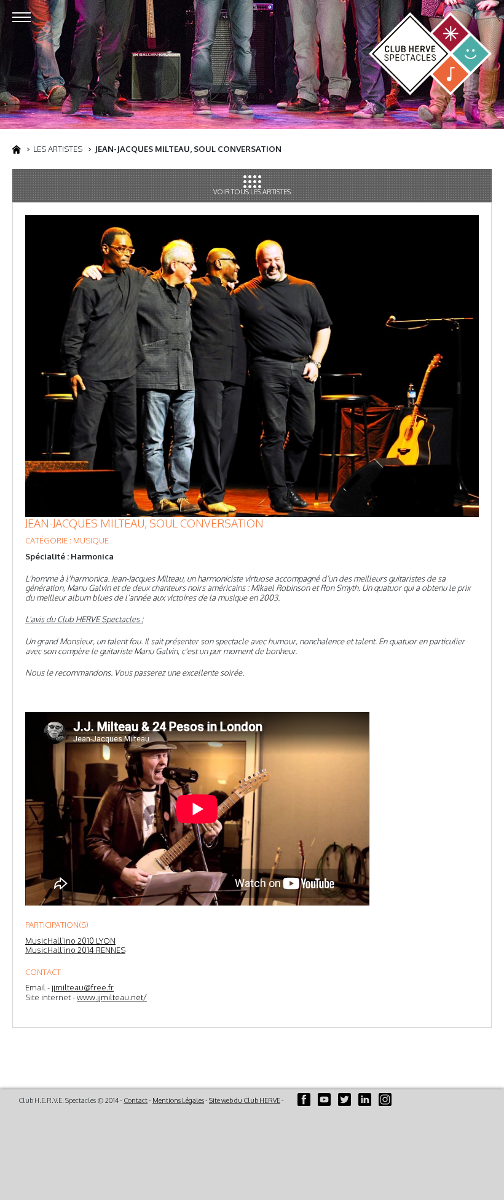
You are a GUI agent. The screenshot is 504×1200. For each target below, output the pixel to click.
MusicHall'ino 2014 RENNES (75, 950)
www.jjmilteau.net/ (112, 997)
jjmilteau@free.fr (83, 987)
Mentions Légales (178, 1099)
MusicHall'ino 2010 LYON (70, 940)
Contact (136, 1099)
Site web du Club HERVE (244, 1099)
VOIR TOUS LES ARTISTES (252, 192)
